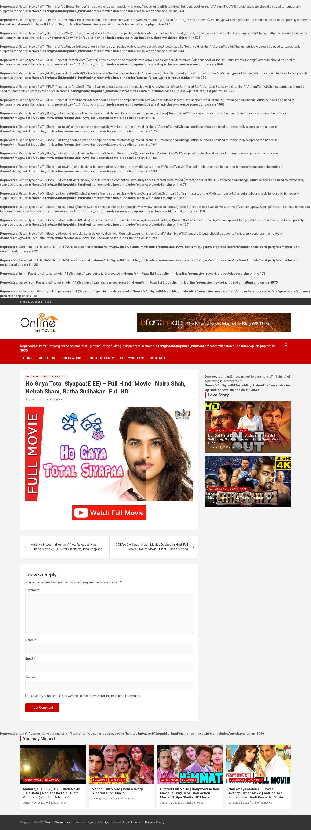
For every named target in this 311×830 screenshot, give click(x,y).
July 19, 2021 (33, 399)
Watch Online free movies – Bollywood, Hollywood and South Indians (93, 822)
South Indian (99, 358)
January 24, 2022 (33, 802)
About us (47, 358)
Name (30, 640)
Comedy (46, 376)
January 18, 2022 (218, 447)
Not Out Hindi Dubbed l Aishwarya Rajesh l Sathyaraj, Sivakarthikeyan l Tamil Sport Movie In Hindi (246, 439)
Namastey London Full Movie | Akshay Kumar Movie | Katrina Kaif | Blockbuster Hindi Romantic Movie (257, 793)
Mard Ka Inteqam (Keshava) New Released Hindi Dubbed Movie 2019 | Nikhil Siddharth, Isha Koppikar (66, 547)
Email (30, 658)
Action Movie (217, 430)
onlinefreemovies (54, 399)
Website (31, 677)
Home (28, 358)
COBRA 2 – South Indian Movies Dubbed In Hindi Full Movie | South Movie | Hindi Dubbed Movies (152, 547)
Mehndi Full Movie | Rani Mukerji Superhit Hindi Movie (117, 791)
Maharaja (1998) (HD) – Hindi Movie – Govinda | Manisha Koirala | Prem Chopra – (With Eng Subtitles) (51, 793)
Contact (157, 358)
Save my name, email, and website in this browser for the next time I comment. (86, 696)
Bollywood (130, 358)
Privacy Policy (154, 822)
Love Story (59, 376)
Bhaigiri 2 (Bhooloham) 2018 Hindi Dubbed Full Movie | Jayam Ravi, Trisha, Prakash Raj (245, 496)
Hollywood (71, 358)
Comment (32, 590)
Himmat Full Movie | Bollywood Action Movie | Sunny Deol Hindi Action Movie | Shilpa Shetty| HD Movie (189, 793)
